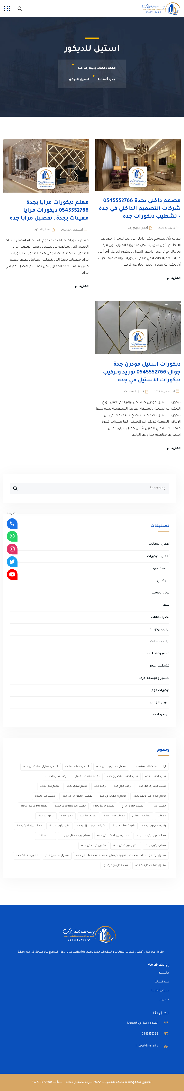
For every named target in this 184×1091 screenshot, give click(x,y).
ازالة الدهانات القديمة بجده (150, 766)
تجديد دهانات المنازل (87, 776)
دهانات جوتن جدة (114, 816)
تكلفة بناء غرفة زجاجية (34, 806)
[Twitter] (12, 561)
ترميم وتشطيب (158, 653)
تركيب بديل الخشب (56, 776)
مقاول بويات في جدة (125, 845)
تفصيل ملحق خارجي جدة (77, 796)
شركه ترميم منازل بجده (91, 825)
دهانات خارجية (88, 816)
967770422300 (42, 1082)
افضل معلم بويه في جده (111, 766)
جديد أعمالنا (162, 982)
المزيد (176, 278)
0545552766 (150, 1034)
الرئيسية (164, 973)
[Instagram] (12, 549)
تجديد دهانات (160, 617)
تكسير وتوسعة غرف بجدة (70, 806)
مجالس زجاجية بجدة (29, 825)
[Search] (13, 486)
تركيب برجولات (159, 629)
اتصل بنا (164, 999)
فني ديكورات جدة (59, 825)
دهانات (162, 816)
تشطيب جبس (159, 666)
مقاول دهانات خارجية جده (150, 865)
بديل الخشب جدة (155, 776)
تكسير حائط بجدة (103, 806)
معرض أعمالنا (160, 990)
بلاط (166, 605)
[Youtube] (12, 574)
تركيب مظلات (159, 641)
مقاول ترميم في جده (93, 845)
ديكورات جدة (46, 816)
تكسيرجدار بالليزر (45, 796)
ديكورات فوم (160, 690)
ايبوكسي (163, 580)
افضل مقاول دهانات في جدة (40, 766)
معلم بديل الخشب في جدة (113, 835)
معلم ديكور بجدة (156, 845)
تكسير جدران (158, 806)
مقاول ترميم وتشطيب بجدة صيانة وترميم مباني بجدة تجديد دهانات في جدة (121, 855)
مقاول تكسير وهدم (57, 855)
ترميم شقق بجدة (76, 786)
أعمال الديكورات (138, 228)
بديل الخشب (160, 593)
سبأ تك (57, 1082)
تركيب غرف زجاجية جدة (152, 786)
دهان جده (67, 816)
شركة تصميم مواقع (79, 1082)
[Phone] (12, 523)
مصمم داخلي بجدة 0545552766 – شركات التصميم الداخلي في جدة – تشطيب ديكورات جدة (140, 209)
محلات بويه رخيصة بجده (151, 835)
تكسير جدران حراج (132, 806)
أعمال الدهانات (159, 544)
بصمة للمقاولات (113, 1082)
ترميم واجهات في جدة (113, 796)
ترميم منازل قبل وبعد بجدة (149, 796)
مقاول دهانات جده (27, 855)
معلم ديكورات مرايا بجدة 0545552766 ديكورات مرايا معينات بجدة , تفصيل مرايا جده (49, 211)
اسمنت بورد (160, 568)
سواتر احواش (159, 702)
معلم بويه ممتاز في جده (75, 835)
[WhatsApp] (12, 536)
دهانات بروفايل (141, 816)
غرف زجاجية (161, 714)
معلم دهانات (45, 835)
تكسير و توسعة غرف (154, 678)
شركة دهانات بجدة (123, 825)
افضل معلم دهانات (77, 766)
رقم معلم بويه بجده (154, 825)
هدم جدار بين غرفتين (115, 865)
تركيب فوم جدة (122, 786)
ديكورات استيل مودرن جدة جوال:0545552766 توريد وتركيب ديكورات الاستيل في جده (142, 372)
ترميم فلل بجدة (49, 786)
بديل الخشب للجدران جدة (122, 776)
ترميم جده (100, 786)
